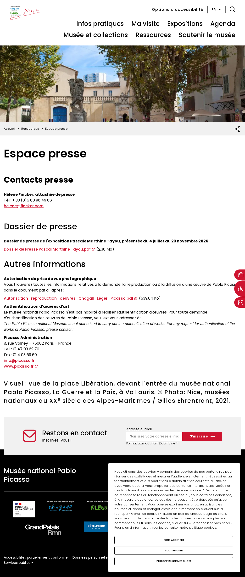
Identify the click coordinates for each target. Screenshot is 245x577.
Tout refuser (174, 550)
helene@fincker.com (24, 206)
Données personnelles (90, 557)
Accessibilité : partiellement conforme (36, 557)
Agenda (222, 23)
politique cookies (202, 527)
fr (214, 9)
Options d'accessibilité (178, 9)
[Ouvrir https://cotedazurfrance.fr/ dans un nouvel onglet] (96, 527)
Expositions (185, 23)
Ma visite (145, 23)
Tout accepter (173, 540)
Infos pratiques (100, 23)
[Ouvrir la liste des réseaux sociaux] (238, 129)
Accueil (9, 129)
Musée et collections (95, 35)
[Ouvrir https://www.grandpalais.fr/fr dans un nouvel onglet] (43, 530)
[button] (232, 9)
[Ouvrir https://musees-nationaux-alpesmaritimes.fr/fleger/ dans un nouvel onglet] (102, 510)
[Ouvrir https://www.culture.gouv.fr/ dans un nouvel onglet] (24, 510)
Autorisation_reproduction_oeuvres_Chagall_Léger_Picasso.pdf (68, 298)
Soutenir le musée (206, 35)
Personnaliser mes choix (173, 561)
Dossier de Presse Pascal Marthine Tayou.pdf (47, 249)
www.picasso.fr (18, 366)
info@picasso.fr (19, 360)
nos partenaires (211, 471)
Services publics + (18, 562)
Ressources (153, 35)
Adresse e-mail (139, 429)
